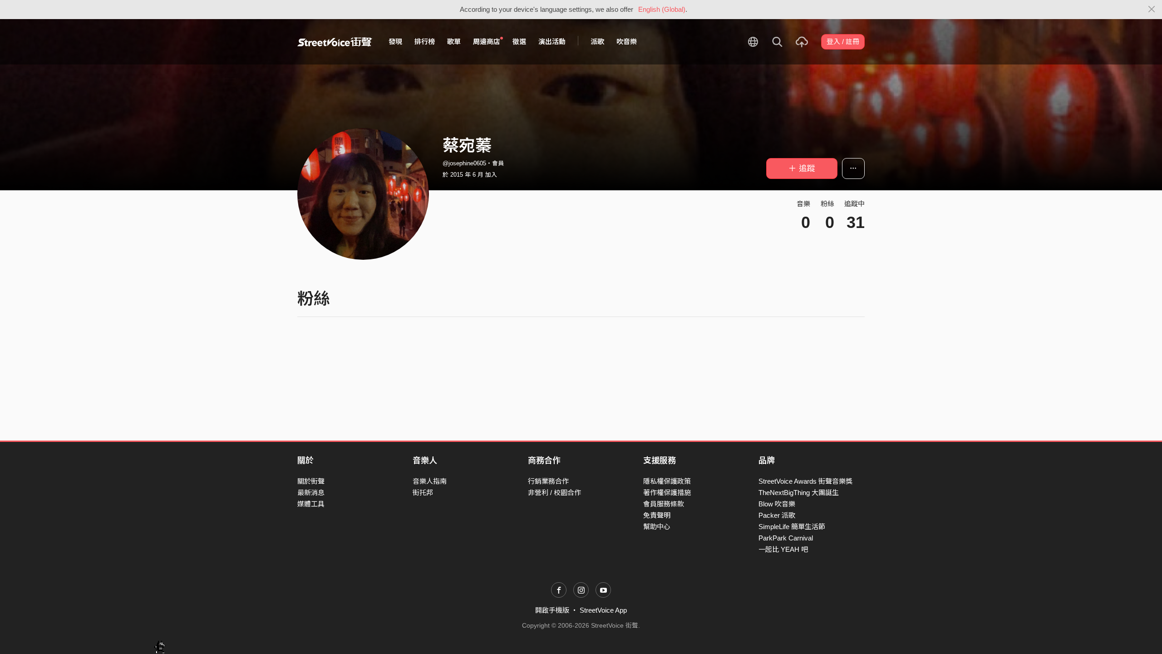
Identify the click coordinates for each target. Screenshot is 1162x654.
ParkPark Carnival (785, 538)
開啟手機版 (552, 610)
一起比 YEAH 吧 (783, 549)
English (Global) (661, 9)
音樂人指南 (430, 481)
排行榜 (424, 41)
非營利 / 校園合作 (554, 492)
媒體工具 (311, 504)
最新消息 (311, 492)
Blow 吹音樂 (776, 504)
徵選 (519, 41)
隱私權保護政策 (667, 481)
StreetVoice (334, 41)
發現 (395, 41)
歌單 (454, 41)
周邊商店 (486, 41)
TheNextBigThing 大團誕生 (798, 492)
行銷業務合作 (548, 481)
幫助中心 (656, 526)
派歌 (597, 41)
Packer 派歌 (776, 515)
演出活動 (552, 41)
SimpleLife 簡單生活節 (791, 526)
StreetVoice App (603, 610)
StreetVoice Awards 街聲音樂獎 (805, 481)
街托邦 (423, 492)
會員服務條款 (663, 504)
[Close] (1152, 9)
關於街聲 (311, 481)
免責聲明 (656, 515)
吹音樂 (626, 41)
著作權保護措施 (667, 492)
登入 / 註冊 (843, 41)
